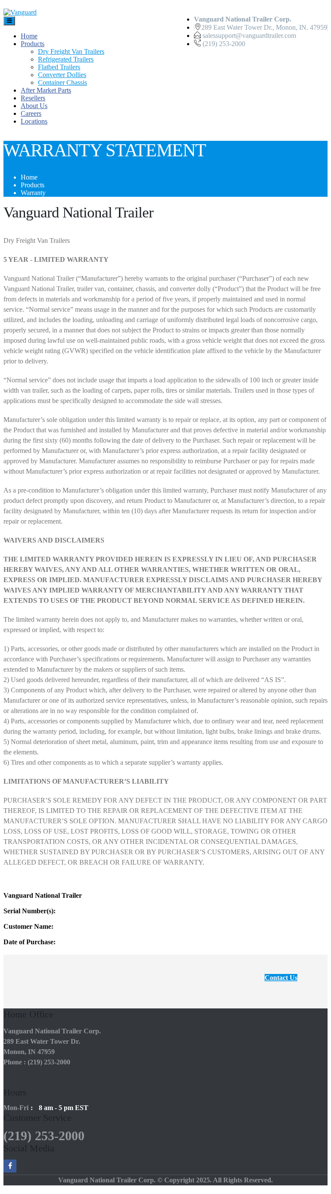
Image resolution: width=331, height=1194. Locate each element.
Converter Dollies (62, 74)
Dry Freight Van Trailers (71, 51)
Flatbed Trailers (59, 67)
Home (29, 36)
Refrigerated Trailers (66, 59)
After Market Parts (46, 90)
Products (32, 43)
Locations (34, 121)
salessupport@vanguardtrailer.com (249, 35)
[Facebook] (9, 1166)
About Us (34, 105)
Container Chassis (62, 82)
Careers (31, 113)
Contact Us (281, 977)
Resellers (33, 98)
